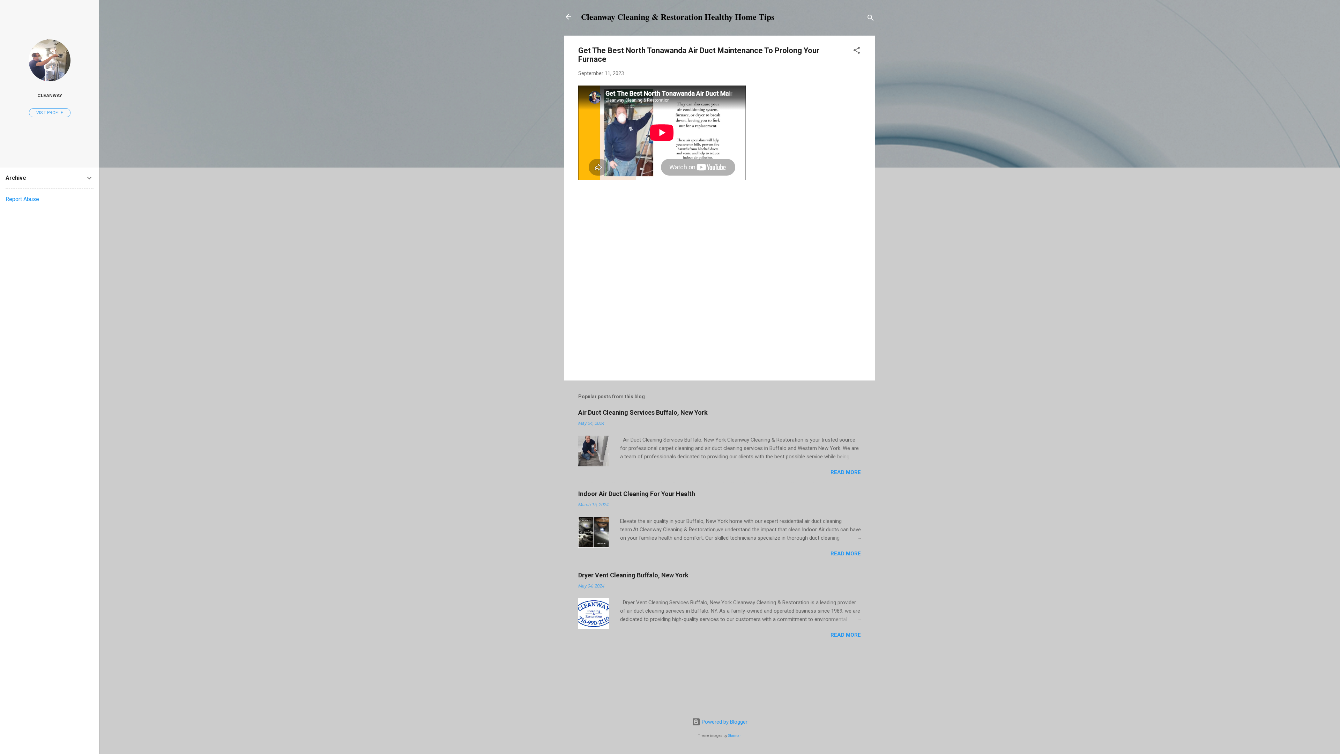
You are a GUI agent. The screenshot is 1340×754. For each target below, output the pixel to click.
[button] (857, 51)
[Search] (870, 19)
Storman (735, 735)
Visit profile (49, 112)
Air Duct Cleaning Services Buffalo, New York (643, 412)
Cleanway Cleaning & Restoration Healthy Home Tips (677, 16)
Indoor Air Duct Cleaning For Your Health (636, 493)
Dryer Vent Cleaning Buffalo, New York (633, 575)
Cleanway (49, 95)
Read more (846, 472)
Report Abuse (22, 199)
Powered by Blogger (723, 722)
